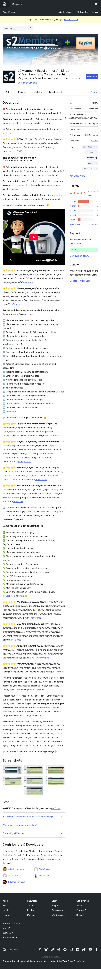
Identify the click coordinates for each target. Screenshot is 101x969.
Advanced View (77, 176)
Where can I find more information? (20, 825)
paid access (92, 163)
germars (60, 671)
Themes (31, 905)
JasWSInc (13, 875)
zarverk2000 (15, 151)
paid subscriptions (90, 168)
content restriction (90, 147)
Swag (80, 915)
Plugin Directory (10, 12)
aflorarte (16, 304)
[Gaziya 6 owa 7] (61, 768)
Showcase (32, 900)
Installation (37, 92)
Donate (81, 910)
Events (79, 905)
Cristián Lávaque (29, 82)
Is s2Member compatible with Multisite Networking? (28, 816)
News (5, 905)
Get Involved (82, 900)
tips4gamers (24, 461)
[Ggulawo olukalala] (97, 4)
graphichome (42, 657)
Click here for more (15, 596)
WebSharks (44, 869)
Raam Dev (44, 875)
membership (92, 158)
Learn (54, 900)
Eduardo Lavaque (16, 882)
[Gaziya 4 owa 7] (40, 779)
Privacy (6, 915)
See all (95, 224)
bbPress (8, 933)
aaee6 (18, 639)
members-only (91, 152)
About (5, 900)
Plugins (30, 910)
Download (92, 77)
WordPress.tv (59, 915)
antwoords (35, 617)
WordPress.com (12, 923)
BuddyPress (10, 937)
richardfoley (41, 479)
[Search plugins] (30, 28)
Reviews (22, 92)
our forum (55, 808)
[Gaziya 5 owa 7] (40, 789)
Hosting (6, 910)
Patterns (31, 915)
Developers (57, 910)
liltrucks (54, 435)
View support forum (79, 256)
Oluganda (13, 949)
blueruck (28, 282)
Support (94, 92)
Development (55, 92)
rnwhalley (18, 501)
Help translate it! (71, 19)
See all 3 (94, 141)
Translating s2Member (13, 833)
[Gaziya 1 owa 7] (18, 768)
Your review (75, 224)
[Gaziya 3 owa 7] (40, 768)
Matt (6, 928)
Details (8, 92)
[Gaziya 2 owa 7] (18, 780)
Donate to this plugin (80, 280)
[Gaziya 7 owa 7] (61, 779)
